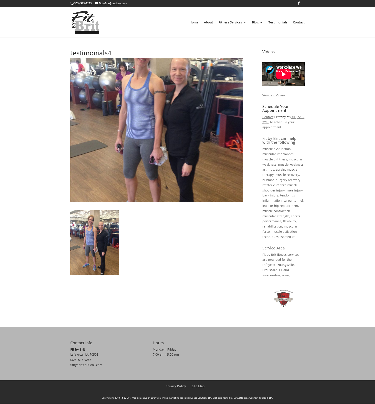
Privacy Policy (176, 386)
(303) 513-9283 (80, 360)
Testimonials (277, 22)
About (208, 22)
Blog (255, 22)
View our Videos (273, 95)
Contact (299, 22)
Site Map (198, 386)
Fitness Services (230, 22)
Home (193, 22)
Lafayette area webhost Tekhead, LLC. (253, 397)
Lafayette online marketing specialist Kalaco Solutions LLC (181, 397)
